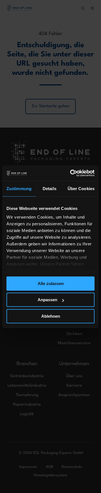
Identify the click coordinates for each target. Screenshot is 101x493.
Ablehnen (50, 316)
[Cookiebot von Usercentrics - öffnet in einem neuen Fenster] (71, 173)
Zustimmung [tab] (18, 188)
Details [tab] (49, 188)
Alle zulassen (51, 283)
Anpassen (47, 299)
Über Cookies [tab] (81, 188)
